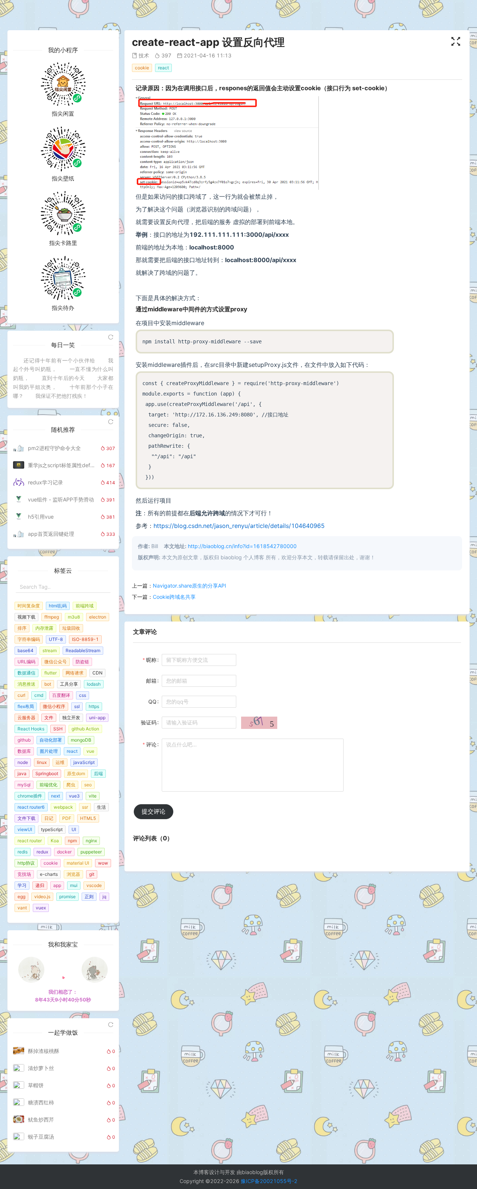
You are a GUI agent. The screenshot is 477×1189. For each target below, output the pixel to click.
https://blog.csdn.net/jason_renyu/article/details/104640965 (239, 525)
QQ (152, 701)
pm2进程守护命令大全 (54, 448)
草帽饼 (36, 1085)
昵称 (151, 660)
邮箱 (151, 680)
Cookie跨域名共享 (174, 597)
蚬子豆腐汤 (41, 1136)
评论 (151, 744)
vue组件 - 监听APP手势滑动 (61, 499)
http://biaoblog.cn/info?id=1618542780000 (242, 546)
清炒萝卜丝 (41, 1068)
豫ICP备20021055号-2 (269, 1181)
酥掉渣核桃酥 (43, 1051)
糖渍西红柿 (41, 1102)
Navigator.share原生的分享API (189, 585)
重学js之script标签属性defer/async (62, 465)
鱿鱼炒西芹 (41, 1119)
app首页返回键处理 (51, 534)
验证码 (149, 722)
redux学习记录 (45, 482)
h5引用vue (41, 516)
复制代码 (380, 338)
